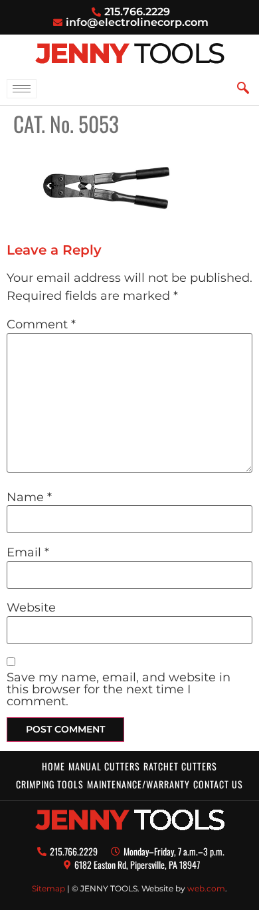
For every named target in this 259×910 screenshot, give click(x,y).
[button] (243, 88)
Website (31, 608)
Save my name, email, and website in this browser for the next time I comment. (118, 689)
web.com (206, 888)
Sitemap (48, 888)
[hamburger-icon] (22, 88)
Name (29, 497)
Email (28, 552)
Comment (41, 324)
